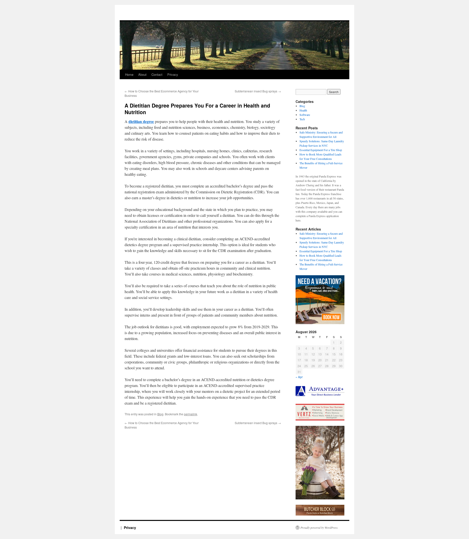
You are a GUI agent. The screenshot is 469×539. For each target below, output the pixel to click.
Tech (302, 119)
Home (129, 74)
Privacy (172, 74)
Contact (156, 74)
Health (303, 110)
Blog (160, 414)
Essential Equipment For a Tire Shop (320, 150)
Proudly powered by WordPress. (319, 527)
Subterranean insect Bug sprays (258, 91)
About (142, 74)
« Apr (299, 377)
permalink (190, 414)
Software (304, 115)
